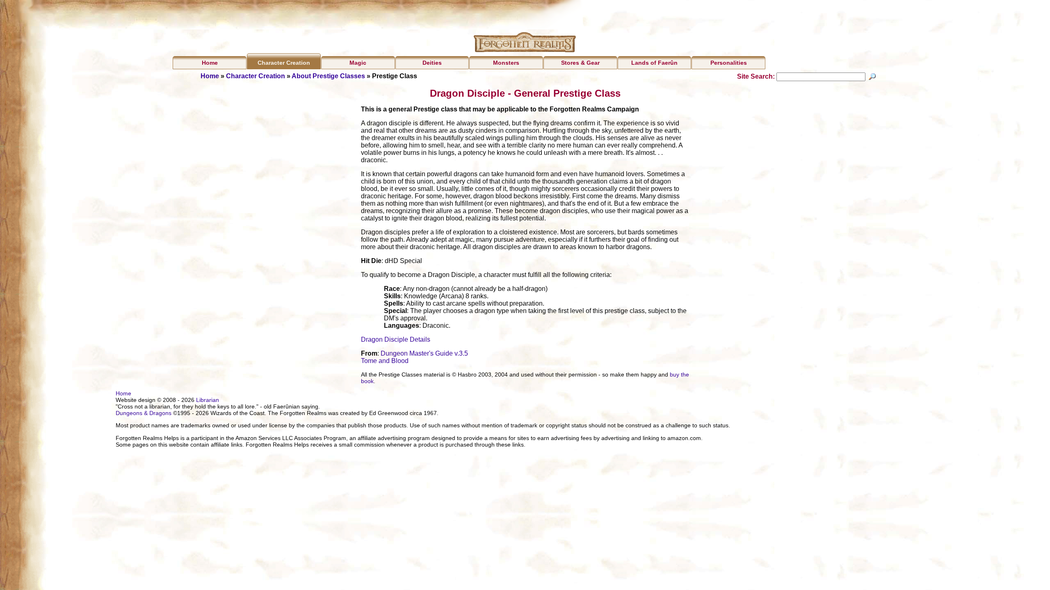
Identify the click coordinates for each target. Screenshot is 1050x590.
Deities (432, 62)
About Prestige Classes (328, 76)
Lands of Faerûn (654, 62)
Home (210, 62)
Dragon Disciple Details (395, 339)
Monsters (506, 62)
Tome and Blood (385, 360)
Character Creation (284, 62)
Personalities (728, 62)
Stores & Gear (580, 62)
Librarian (207, 400)
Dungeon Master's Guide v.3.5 (424, 353)
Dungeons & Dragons (143, 413)
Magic (357, 62)
